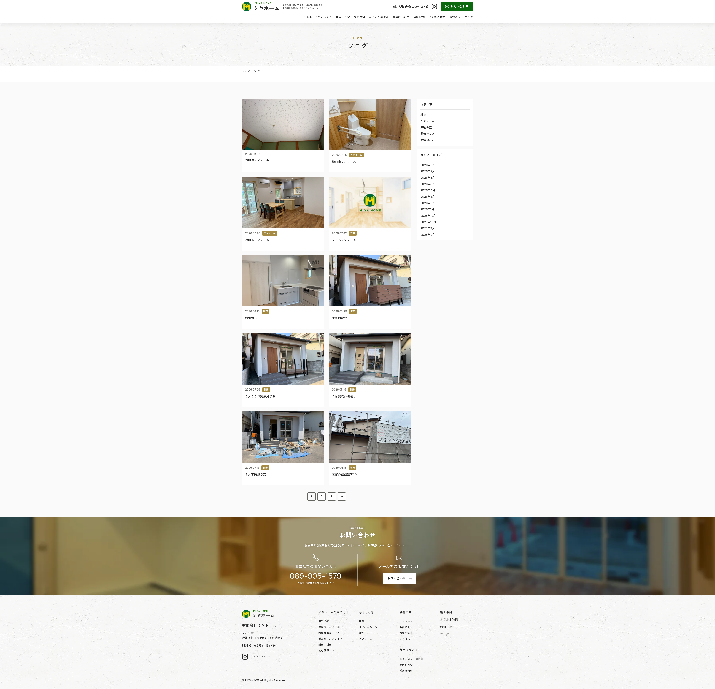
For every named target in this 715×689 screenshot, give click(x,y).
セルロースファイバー (331, 639)
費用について (401, 17)
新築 (423, 115)
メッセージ (406, 621)
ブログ (468, 17)
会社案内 (419, 17)
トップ (246, 71)
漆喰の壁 (426, 127)
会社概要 (404, 627)
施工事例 (359, 17)
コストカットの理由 (411, 659)
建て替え (364, 633)
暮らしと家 (343, 17)
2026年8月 (427, 165)
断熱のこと (427, 134)
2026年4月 (427, 190)
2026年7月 (427, 171)
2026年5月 (427, 184)
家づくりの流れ (379, 17)
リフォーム (427, 121)
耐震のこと (427, 140)
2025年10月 (428, 222)
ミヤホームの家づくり (317, 17)
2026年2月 (427, 203)
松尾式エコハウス (329, 633)
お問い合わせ (459, 6)
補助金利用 (406, 670)
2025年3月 (427, 228)
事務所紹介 (406, 633)
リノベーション (368, 627)
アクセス (404, 639)
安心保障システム (329, 650)
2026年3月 (427, 197)
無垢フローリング (329, 627)
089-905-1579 (315, 576)
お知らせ (455, 17)
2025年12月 (428, 216)
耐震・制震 (325, 644)
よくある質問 (437, 17)
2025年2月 (427, 235)
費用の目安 (406, 665)
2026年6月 (427, 178)
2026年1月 (427, 209)
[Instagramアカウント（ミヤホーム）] (434, 6)
